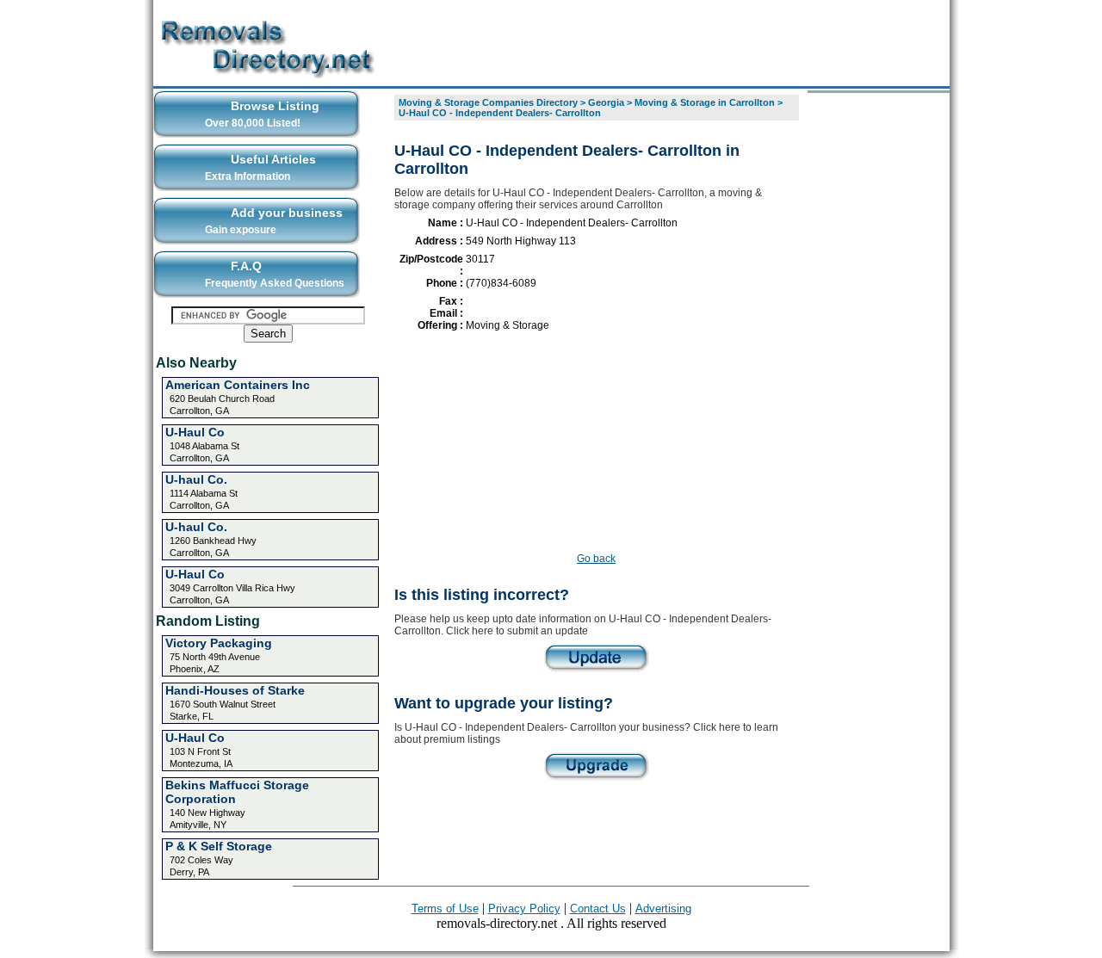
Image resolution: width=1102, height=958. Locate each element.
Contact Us (598, 908)
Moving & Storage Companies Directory (488, 102)
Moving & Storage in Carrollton (705, 102)
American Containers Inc (237, 385)
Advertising (663, 908)
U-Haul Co (195, 432)
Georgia (606, 102)
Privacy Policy (524, 908)
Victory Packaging (218, 643)
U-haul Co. (196, 479)
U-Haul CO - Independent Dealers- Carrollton (500, 113)
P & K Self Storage (218, 846)
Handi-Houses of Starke (235, 690)
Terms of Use (445, 908)
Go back (596, 559)
